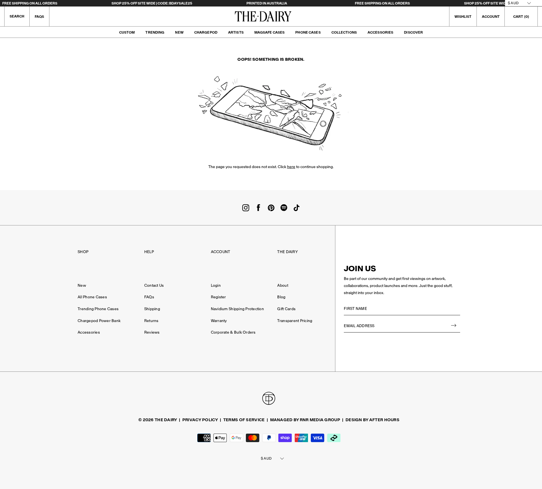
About (282, 285)
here (291, 166)
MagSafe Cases (269, 32)
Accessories (380, 32)
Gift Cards (286, 309)
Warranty (219, 320)
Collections (344, 32)
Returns (151, 320)
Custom (127, 32)
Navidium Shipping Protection (237, 309)
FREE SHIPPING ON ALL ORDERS (29, 3)
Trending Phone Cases (98, 309)
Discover (413, 32)
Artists (236, 32)
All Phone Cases (92, 297)
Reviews (152, 332)
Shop (83, 251)
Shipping (152, 309)
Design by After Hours (372, 419)
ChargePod (205, 32)
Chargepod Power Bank (99, 320)
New (179, 32)
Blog (281, 297)
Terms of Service (244, 419)
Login (216, 285)
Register (218, 297)
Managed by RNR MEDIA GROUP (305, 419)
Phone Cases (307, 32)
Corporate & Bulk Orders (233, 332)
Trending (154, 32)
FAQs (39, 16)
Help (149, 251)
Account (220, 251)
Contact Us (154, 285)
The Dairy (287, 251)
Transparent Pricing (294, 320)
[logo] (263, 16)
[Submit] (454, 326)
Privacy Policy (200, 419)
